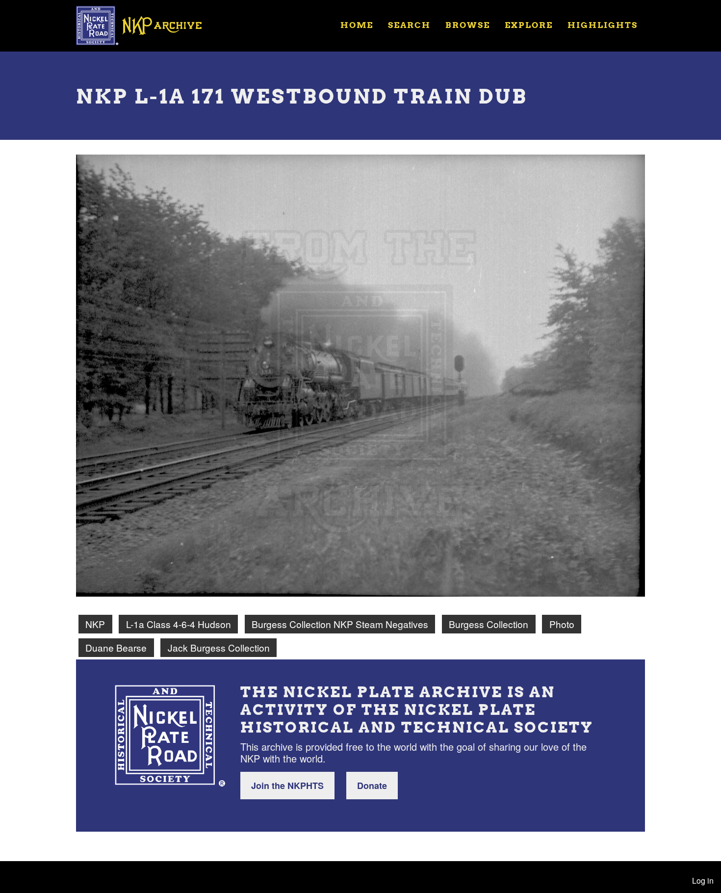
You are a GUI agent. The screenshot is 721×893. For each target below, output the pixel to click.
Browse (467, 25)
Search (409, 25)
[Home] (145, 24)
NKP (95, 623)
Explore (529, 25)
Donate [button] (372, 785)
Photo (561, 623)
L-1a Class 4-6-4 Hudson (178, 623)
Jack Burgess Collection (219, 647)
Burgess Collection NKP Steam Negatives (340, 623)
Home (356, 25)
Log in (703, 880)
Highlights (602, 25)
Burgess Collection (488, 623)
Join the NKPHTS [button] (287, 785)
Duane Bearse (116, 647)
